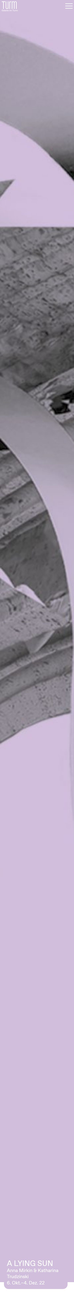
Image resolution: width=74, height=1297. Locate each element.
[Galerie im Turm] (9, 6)
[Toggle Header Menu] (69, 6)
